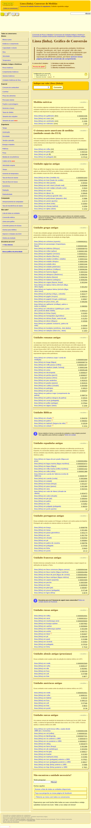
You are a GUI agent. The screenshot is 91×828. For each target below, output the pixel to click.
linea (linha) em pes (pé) (43, 391)
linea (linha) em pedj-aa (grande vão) (48, 196)
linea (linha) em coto (42, 504)
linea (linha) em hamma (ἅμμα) (45, 272)
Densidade (6, 136)
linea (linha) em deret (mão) (44, 203)
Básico (3, 36)
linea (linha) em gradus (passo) (46, 383)
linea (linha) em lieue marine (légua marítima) (51, 572)
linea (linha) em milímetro (43, 124)
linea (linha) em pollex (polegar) (46, 403)
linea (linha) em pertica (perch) (45, 375)
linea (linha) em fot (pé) (43, 751)
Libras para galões (8, 221)
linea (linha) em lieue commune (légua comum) (52, 569)
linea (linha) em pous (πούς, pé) (46, 302)
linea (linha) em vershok (43, 642)
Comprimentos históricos (10, 72)
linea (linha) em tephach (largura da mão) (50, 423)
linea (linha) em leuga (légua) (45, 362)
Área (4, 52)
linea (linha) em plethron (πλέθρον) (47, 269)
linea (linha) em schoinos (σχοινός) (47, 241)
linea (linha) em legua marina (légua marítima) (51, 463)
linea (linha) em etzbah (42, 426)
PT (9, 14)
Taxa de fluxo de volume (10, 178)
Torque (4, 169)
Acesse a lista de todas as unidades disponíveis (53, 789)
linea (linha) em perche (43, 582)
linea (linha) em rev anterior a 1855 (47, 738)
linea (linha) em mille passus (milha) (47, 365)
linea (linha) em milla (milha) (44, 471)
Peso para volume (8, 100)
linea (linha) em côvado (43, 418)
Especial (4, 84)
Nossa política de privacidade (12, 251)
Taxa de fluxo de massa (10, 182)
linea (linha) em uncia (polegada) (46, 400)
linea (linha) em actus (42, 370)
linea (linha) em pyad (42, 639)
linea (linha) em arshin (42, 631)
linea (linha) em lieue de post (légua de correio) (52, 575)
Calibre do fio (8, 161)
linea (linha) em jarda (42, 152)
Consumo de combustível (10, 87)
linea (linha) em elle (41, 668)
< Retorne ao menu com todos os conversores (52, 797)
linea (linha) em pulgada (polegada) (47, 506)
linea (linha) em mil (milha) (44, 733)
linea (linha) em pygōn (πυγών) (46, 296)
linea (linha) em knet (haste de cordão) (48, 180)
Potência (5, 149)
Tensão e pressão (8, 140)
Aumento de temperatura (10, 173)
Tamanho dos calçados (9, 116)
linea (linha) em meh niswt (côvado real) (49, 185)
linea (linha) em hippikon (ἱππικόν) (47, 254)
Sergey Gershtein (21, 819)
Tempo (4, 128)
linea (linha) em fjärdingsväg (44, 736)
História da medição (8, 238)
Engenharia (5, 124)
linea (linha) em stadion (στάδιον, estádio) (50, 259)
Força (4, 153)
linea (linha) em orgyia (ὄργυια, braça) (48, 282)
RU (13, 14)
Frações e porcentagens (10, 104)
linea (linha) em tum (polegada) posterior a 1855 (52, 762)
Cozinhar (5, 92)
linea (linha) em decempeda (44, 372)
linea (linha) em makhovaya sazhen (47, 629)
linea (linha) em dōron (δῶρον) (45, 321)
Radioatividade (7, 194)
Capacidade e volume (9, 48)
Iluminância (6, 186)
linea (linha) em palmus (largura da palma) (50, 398)
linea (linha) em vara (42, 489)
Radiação (5, 190)
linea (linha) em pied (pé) (43, 588)
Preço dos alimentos (9, 96)
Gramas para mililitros (9, 230)
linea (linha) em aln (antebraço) (46, 749)
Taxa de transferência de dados (12, 206)
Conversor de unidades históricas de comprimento (35, 6)
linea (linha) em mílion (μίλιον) (45, 251)
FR (17, 14)
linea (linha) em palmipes (43, 388)
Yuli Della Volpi (31, 820)
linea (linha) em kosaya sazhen (46, 623)
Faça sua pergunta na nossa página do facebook (53, 793)
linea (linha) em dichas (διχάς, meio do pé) (50, 318)
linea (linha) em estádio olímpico (46, 261)
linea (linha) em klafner (42, 698)
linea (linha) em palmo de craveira (47, 543)
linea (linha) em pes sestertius (45, 380)
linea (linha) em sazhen (43, 626)
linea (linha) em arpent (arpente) (46, 580)
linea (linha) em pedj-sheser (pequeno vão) (50, 198)
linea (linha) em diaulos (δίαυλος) (46, 256)
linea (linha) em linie (41, 676)
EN (2, 14)
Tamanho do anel (9, 120)
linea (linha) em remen (42, 190)
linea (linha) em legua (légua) (45, 466)
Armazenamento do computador (12, 202)
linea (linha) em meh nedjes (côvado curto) (50, 188)
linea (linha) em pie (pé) (43, 498)
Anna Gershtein (30, 819)
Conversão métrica (8, 217)
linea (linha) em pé (41, 154)
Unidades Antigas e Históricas (11, 64)
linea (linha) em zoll (41, 674)
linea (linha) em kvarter (43, 754)
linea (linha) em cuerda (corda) (45, 478)
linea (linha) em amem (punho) (45, 201)
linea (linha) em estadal (43, 481)
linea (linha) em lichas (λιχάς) (45, 313)
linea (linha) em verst (42, 618)
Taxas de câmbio (7, 112)
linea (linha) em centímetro (44, 121)
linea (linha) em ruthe (42, 666)
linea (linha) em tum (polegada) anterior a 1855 (52, 759)
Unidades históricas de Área (11, 80)
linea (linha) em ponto (42, 551)
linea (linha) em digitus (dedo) (45, 406)
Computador (5, 198)
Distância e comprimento (10, 44)
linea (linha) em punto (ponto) (45, 509)
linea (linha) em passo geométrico (47, 533)
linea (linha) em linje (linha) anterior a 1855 (50, 764)
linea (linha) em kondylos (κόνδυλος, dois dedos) (52, 328)
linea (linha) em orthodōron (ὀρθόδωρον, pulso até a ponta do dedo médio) (51, 309)
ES (6, 14)
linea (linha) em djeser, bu (44, 193)
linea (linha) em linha (42, 548)
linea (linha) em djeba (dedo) (45, 209)
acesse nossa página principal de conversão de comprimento (59, 58)
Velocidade (6, 56)
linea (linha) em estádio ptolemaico (47, 267)
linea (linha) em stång (42, 744)
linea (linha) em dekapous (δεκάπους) (48, 274)
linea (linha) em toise (42, 585)
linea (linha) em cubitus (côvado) (46, 385)
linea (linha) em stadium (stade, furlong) (49, 367)
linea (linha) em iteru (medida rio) (46, 177)
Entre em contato (70, 435)
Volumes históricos (8, 76)
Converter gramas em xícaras (11, 226)
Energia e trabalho (8, 144)
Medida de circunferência (10, 157)
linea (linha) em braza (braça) (45, 484)
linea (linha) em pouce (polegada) (47, 590)
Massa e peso (6, 39)
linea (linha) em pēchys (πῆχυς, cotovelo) (49, 294)
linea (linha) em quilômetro (44, 116)
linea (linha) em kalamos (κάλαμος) (47, 280)
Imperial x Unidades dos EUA (11, 234)
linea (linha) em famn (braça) (45, 746)
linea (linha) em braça (42, 527)
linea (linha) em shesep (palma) (46, 206)
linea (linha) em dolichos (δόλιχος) (47, 248)
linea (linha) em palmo (42, 421)
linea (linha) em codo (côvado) (45, 496)
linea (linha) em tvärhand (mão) (46, 757)
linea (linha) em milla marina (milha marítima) (51, 469)
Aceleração (6, 132)
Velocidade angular (8, 165)
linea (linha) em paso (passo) (45, 486)
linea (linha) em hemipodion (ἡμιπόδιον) (49, 316)
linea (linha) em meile (42, 663)
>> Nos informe (7, 245)
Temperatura (6, 60)
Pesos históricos (7, 68)
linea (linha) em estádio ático (45, 264)
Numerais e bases (8, 108)
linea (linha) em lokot (42, 634)
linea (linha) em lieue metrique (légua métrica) (51, 577)
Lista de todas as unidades (11, 213)
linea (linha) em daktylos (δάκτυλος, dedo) (50, 331)
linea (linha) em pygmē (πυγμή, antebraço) (50, 299)
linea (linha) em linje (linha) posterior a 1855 (50, 767)
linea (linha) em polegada (43, 157)
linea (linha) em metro (42, 118)
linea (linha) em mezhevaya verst (46, 621)
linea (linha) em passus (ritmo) (45, 378)
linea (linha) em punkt (42, 708)
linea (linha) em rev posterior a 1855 (47, 741)
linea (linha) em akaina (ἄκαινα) (46, 277)
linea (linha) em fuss (41, 671)
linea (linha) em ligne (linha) (44, 593)
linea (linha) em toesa (42, 530)
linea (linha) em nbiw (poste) (45, 183)
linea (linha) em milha (42, 149)
